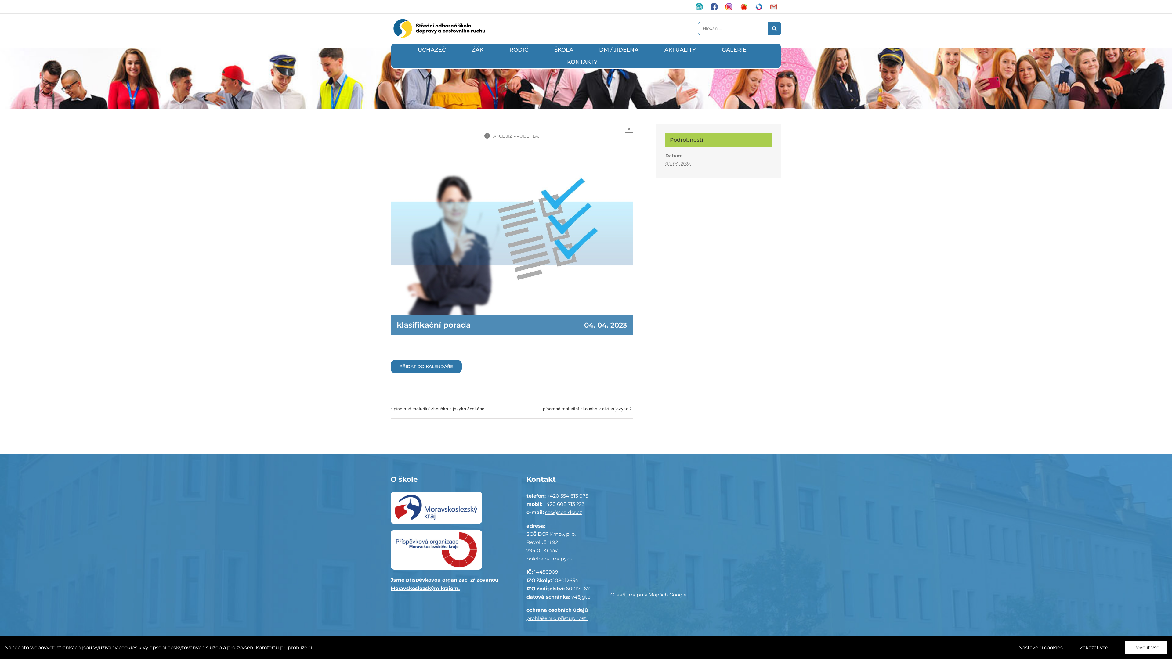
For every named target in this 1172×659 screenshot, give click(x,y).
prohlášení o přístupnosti (557, 618)
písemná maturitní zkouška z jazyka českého (439, 408)
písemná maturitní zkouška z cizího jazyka (585, 408)
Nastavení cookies (1040, 647)
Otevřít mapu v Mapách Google (648, 595)
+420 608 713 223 (564, 504)
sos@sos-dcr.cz (563, 512)
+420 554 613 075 (567, 496)
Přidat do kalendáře (426, 366)
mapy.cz (563, 559)
